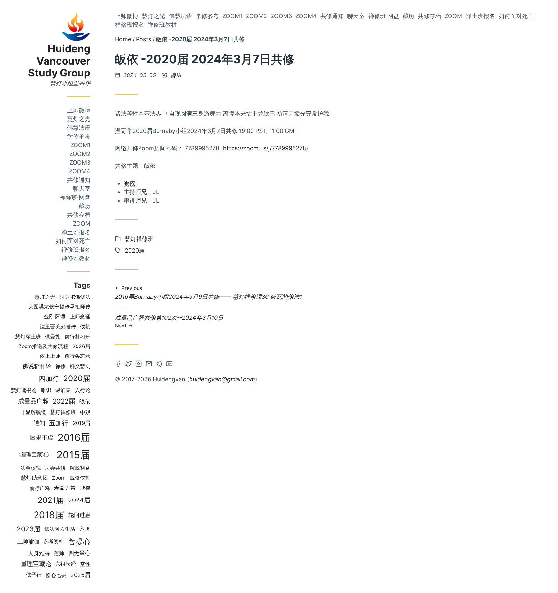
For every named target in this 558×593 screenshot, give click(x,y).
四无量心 (79, 553)
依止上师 (50, 356)
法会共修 (55, 468)
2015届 (73, 454)
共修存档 (78, 214)
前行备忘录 (77, 356)
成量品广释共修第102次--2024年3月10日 (169, 321)
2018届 (49, 514)
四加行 (49, 378)
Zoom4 (79, 171)
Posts (143, 39)
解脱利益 (80, 468)
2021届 (51, 500)
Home (123, 39)
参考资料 (53, 541)
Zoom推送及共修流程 (43, 346)
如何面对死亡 (73, 240)
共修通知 (78, 179)
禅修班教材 (75, 258)
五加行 (58, 423)
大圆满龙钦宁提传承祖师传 (59, 307)
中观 (85, 412)
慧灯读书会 (24, 390)
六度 (84, 529)
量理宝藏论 (36, 564)
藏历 (84, 206)
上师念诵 (80, 317)
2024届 (79, 500)
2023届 (28, 529)
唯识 (46, 390)
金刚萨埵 (55, 316)
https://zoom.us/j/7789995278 (264, 148)
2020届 (76, 378)
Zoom (81, 223)
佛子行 (34, 575)
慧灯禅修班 (63, 412)
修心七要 (56, 575)
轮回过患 (79, 515)
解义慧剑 (80, 366)
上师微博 (78, 110)
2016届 (73, 437)
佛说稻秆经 (36, 366)
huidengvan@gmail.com (222, 379)
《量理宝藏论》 (34, 454)
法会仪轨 (30, 468)
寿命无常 (65, 488)
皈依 (84, 401)
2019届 (81, 423)
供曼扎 (52, 337)
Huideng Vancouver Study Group (59, 60)
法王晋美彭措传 (58, 327)
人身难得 (39, 553)
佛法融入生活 (59, 529)
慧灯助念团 (34, 478)
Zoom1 (80, 145)
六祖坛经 (65, 564)
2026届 (81, 346)
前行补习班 (77, 336)
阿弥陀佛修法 (74, 297)
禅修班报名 (75, 249)
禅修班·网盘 (75, 197)
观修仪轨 (80, 478)
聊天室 (81, 188)
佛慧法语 (78, 127)
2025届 (80, 574)
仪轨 (85, 327)
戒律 (85, 488)
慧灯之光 (78, 119)
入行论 (82, 390)
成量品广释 (33, 401)
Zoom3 (79, 162)
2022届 (64, 401)
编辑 (175, 75)
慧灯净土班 (28, 337)
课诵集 (63, 390)
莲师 (59, 553)
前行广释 (39, 488)
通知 (39, 422)
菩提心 (79, 541)
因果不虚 (41, 437)
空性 (85, 564)
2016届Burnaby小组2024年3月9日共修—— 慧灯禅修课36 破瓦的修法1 (208, 293)
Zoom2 (79, 153)
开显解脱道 (33, 412)
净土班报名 (75, 232)
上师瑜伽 (28, 541)
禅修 (60, 366)
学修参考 (78, 136)
